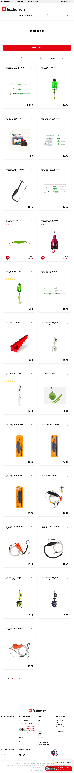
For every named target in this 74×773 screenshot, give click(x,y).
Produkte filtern (37, 47)
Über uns (40, 722)
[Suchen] (48, 15)
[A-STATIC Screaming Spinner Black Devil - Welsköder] (54, 599)
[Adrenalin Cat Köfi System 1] (19, 497)
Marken (40, 733)
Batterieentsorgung (61, 731)
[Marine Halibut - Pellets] (19, 140)
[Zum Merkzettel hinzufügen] (32, 67)
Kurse (39, 735)
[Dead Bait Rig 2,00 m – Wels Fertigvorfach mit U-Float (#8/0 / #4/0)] (19, 650)
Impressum (59, 724)
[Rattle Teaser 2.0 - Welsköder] (54, 89)
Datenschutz (59, 720)
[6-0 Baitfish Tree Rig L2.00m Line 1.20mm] (19, 548)
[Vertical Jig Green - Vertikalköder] (19, 242)
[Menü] (3, 15)
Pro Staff (40, 727)
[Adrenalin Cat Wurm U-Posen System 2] (19, 446)
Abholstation (41, 737)
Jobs (39, 740)
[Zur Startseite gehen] (12, 9)
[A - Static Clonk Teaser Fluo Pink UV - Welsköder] (54, 242)
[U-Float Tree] (15, 324)
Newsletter (41, 729)
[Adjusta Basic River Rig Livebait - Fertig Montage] (54, 293)
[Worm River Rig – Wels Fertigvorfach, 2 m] (54, 497)
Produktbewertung (43, 742)
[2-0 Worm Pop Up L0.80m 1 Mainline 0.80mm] (19, 191)
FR (69, 1)
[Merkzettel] (63, 15)
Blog (39, 724)
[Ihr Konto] (67, 15)
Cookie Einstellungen (43, 744)
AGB (57, 722)
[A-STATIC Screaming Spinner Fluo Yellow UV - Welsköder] (19, 599)
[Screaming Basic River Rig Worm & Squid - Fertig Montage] (54, 191)
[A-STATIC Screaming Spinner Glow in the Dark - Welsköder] (54, 344)
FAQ (39, 720)
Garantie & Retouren (61, 727)
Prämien (40, 731)
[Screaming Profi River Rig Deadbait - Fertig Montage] (54, 140)
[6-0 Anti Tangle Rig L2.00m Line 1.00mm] (54, 548)
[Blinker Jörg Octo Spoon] (19, 293)
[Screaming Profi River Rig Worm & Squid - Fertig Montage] (19, 89)
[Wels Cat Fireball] (50, 375)
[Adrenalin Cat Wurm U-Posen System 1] (54, 446)
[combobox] (30, 15)
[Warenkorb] (71, 15)
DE (71, 1)
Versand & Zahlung (61, 729)
